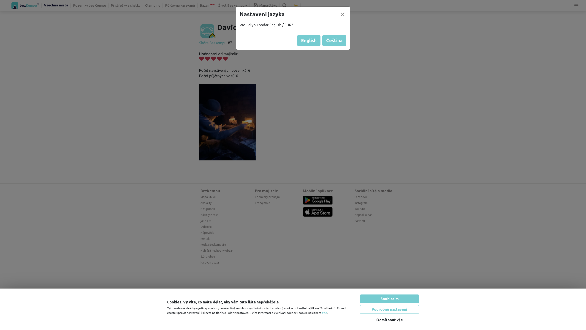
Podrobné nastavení (389, 309)
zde (324, 312)
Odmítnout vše (389, 320)
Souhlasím (389, 299)
